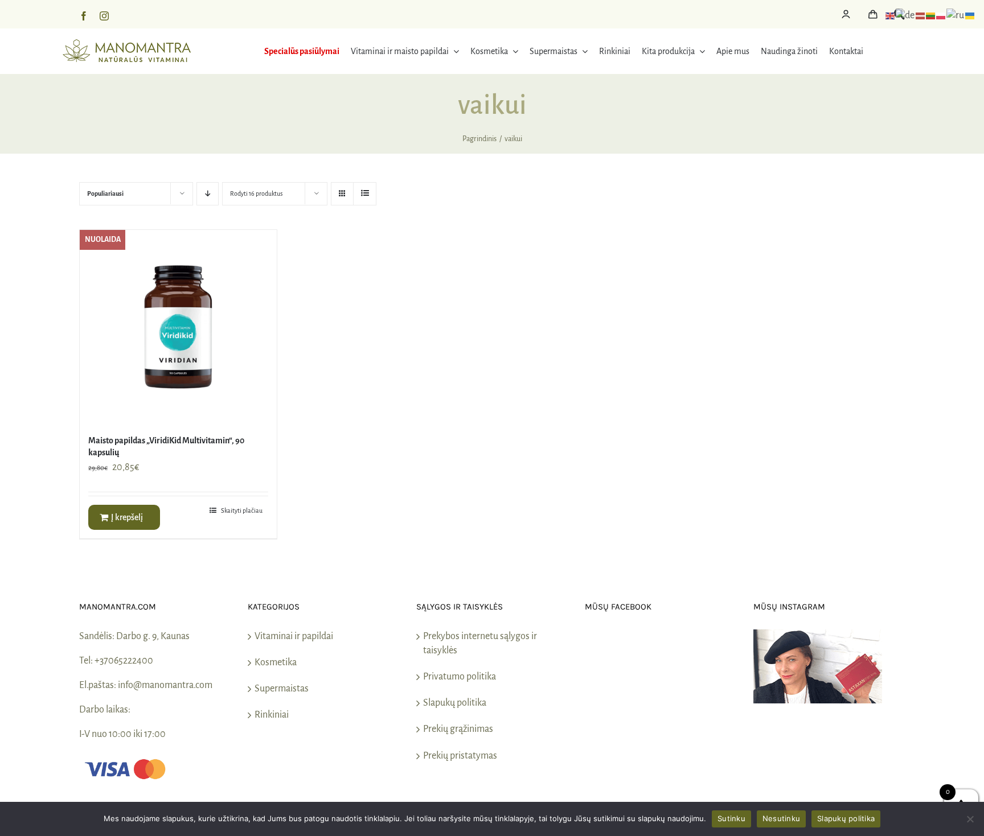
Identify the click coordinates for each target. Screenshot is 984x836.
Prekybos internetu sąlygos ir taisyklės (480, 643)
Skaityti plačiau (242, 510)
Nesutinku (781, 818)
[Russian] (955, 15)
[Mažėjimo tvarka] (207, 193)
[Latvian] (921, 15)
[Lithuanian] (931, 15)
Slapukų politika (454, 703)
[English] (890, 15)
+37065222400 (124, 661)
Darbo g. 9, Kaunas (153, 636)
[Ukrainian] (970, 15)
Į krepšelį (127, 517)
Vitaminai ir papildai (294, 636)
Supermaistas (282, 688)
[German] (906, 15)
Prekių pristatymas (460, 756)
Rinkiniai (272, 715)
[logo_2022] (127, 44)
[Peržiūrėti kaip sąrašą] (365, 194)
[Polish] (941, 15)
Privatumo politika (459, 677)
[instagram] (104, 15)
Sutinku (731, 818)
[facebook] (83, 15)
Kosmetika (276, 662)
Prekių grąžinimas (458, 729)
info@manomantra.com (165, 685)
